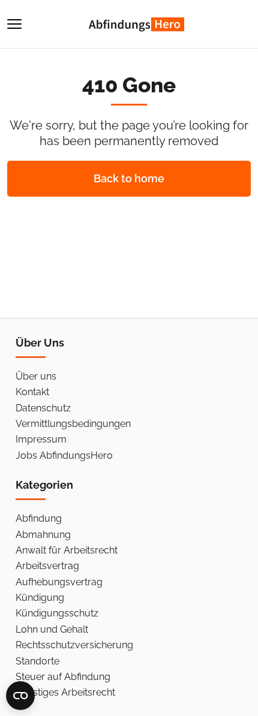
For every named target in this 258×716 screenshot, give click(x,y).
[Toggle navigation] (14, 24)
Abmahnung (43, 534)
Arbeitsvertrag (47, 565)
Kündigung (40, 597)
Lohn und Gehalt (52, 629)
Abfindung (39, 518)
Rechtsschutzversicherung (74, 645)
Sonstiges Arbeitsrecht (65, 692)
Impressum (41, 439)
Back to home (129, 178)
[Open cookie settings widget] (20, 695)
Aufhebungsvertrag (59, 582)
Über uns (36, 376)
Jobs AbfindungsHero (64, 455)
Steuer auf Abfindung (63, 676)
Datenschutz (43, 408)
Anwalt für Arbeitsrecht (67, 550)
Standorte (37, 661)
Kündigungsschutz (57, 613)
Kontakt (32, 392)
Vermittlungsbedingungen (73, 423)
